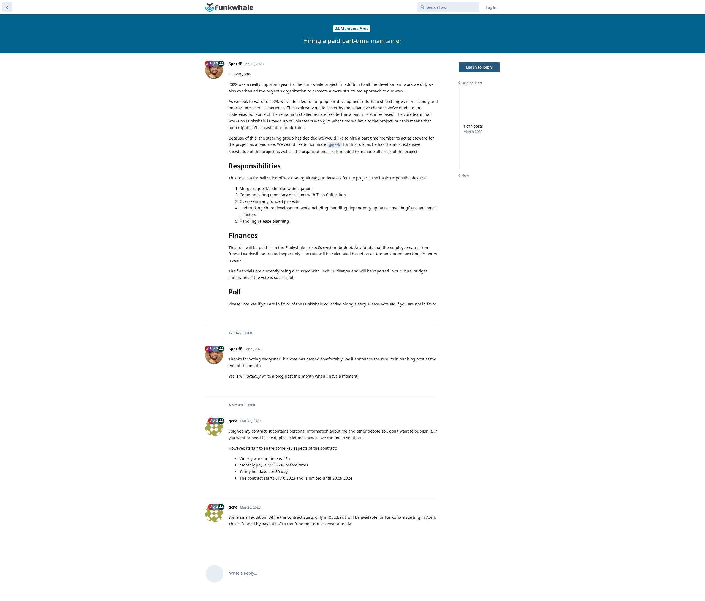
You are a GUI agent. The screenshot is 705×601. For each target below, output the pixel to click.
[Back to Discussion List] (7, 7)
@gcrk (335, 144)
